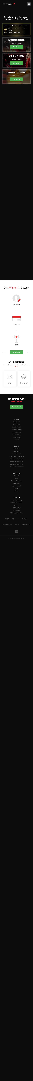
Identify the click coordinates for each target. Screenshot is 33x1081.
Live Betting (16, 424)
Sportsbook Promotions (16, 461)
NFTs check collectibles (16, 513)
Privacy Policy (16, 507)
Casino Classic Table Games (16, 456)
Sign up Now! (16, 352)
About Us (16, 475)
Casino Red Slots (16, 454)
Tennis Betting (16, 437)
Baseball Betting (16, 432)
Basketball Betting (16, 429)
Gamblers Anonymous (16, 502)
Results (17, 440)
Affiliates (16, 491)
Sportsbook (17, 422)
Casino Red (17, 449)
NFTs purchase (17, 510)
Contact (16, 488)
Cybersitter (16, 505)
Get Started (16, 47)
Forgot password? (16, 486)
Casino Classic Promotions (17, 466)
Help (16, 478)
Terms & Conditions (16, 481)
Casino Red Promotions (16, 464)
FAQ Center (16, 483)
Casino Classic (16, 451)
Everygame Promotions (16, 459)
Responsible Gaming (16, 500)
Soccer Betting (16, 434)
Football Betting (16, 427)
